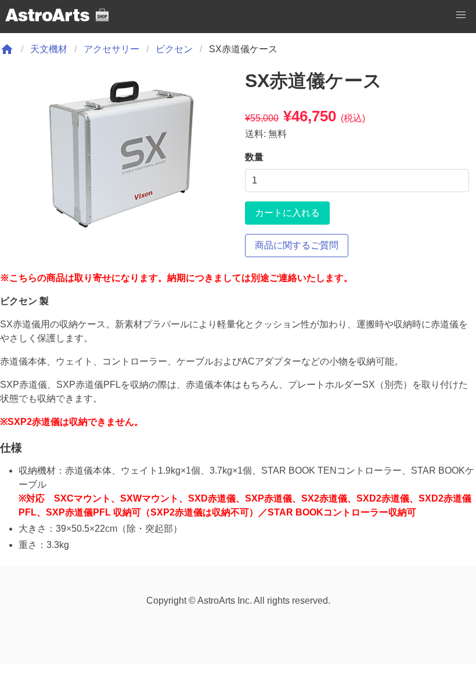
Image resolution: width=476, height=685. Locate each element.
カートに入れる (287, 213)
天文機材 (48, 49)
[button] (461, 15)
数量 (254, 157)
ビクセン (174, 49)
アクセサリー (111, 49)
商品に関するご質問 (296, 245)
